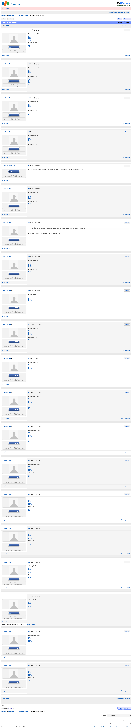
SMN (29, 339)
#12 (29, 392)
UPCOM (30, 40)
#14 (29, 460)
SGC (29, 85)
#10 (29, 324)
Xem (127, 22)
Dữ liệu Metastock (23, 15)
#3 (29, 98)
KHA (29, 409)
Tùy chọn (120, 22)
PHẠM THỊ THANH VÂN (9, 165)
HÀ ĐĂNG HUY (7, 30)
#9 (29, 290)
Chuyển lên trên (6, 55)
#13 (29, 426)
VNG (29, 680)
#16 (29, 528)
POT (29, 476)
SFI (29, 84)
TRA (29, 46)
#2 (29, 64)
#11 (29, 358)
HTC (29, 147)
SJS (29, 510)
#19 (29, 631)
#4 (29, 131)
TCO (29, 544)
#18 (29, 596)
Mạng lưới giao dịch (121, 726)
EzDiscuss (4, 15)
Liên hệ (129, 726)
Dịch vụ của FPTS (12, 15)
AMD (29, 475)
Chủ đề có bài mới (118, 12)
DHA (29, 80)
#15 (29, 494)
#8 (29, 256)
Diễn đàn (111, 12)
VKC (29, 512)
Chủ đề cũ (6, 25)
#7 (29, 188)
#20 (29, 665)
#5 (29, 165)
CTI (29, 79)
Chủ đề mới (125, 25)
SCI (29, 543)
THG (29, 204)
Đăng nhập (6, 8)
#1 (29, 30)
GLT (29, 113)
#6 (29, 222)
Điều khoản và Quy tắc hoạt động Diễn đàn (104, 726)
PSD (29, 271)
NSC (29, 114)
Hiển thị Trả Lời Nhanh (123, 698)
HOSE (29, 39)
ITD (29, 509)
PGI (29, 45)
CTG (29, 407)
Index (29, 36)
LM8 (29, 81)
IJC (29, 441)
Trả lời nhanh (5, 698)
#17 (29, 562)
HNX (29, 37)
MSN (29, 83)
